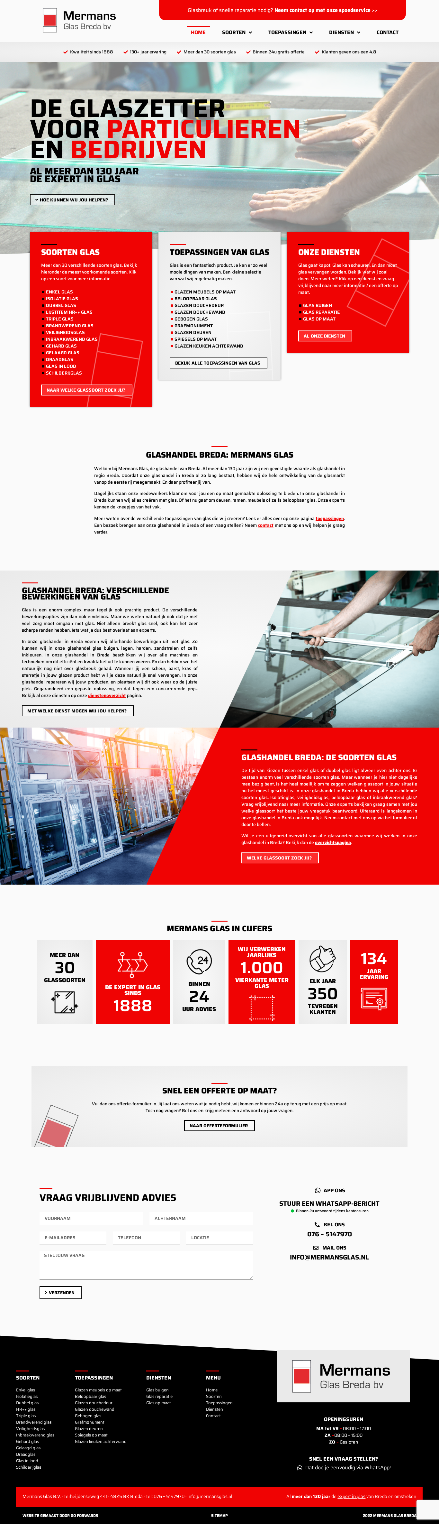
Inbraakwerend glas (35, 1435)
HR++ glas (25, 1409)
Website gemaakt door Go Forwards (60, 1515)
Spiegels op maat (91, 1435)
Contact (388, 32)
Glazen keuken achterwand (101, 1441)
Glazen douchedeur (93, 1403)
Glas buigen (157, 1390)
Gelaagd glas (28, 1448)
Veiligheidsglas (30, 1429)
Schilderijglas (28, 1467)
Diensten (341, 32)
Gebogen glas (88, 1416)
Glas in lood (27, 1461)
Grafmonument (89, 1422)
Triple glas (26, 1416)
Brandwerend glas (33, 1422)
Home (198, 32)
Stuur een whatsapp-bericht (329, 1203)
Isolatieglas (27, 1396)
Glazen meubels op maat (98, 1390)
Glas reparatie (159, 1396)
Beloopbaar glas (90, 1396)
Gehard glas (27, 1441)
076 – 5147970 (329, 1234)
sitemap (219, 1515)
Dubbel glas (27, 1403)
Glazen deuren (89, 1429)
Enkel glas (25, 1390)
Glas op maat (158, 1403)
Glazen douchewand (94, 1409)
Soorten (234, 32)
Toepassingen (287, 32)
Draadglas (25, 1454)
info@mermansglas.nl (329, 1257)
